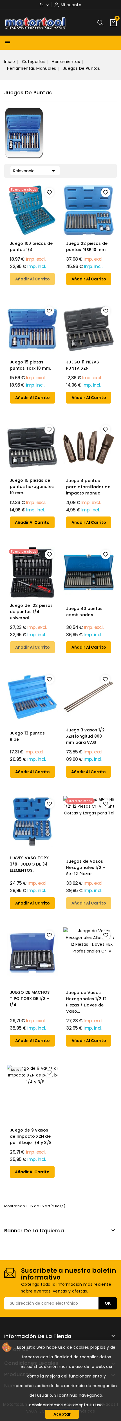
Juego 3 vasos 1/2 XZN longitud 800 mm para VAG (85, 736)
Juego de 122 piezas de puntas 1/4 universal (31, 612)
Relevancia (35, 170)
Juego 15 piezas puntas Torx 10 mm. (30, 365)
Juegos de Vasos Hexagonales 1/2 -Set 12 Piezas (85, 867)
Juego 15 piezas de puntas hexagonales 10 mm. (32, 487)
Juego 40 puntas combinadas (84, 612)
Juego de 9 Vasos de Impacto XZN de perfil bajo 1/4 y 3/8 (30, 1136)
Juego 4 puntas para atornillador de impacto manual (88, 487)
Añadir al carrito (32, 279)
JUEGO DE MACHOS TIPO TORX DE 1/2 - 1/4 (30, 999)
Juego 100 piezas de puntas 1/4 (31, 246)
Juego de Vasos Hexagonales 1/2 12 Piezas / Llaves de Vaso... (86, 1002)
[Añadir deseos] (49, 192)
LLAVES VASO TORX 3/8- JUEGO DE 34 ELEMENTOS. (29, 864)
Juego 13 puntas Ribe (27, 736)
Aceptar (62, 1414)
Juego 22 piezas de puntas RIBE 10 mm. (86, 246)
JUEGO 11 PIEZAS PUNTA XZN (82, 365)
